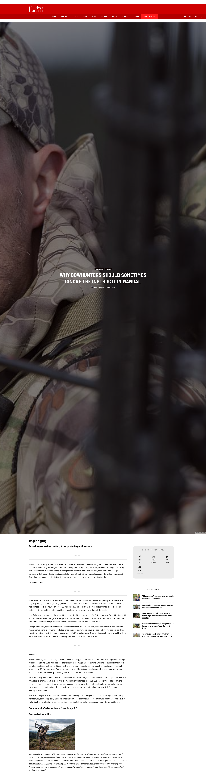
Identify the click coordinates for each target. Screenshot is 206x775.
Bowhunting (99, 269)
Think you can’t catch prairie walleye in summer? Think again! (157, 597)
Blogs (114, 17)
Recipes (104, 17)
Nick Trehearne (99, 287)
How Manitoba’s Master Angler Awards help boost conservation (157, 606)
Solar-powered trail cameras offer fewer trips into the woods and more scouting (157, 615)
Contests (126, 17)
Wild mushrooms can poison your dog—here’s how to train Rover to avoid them (158, 625)
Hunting (64, 17)
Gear (85, 17)
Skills (75, 17)
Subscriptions (149, 17)
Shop (137, 17)
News (94, 17)
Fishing (53, 17)
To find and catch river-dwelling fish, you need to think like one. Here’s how (157, 635)
